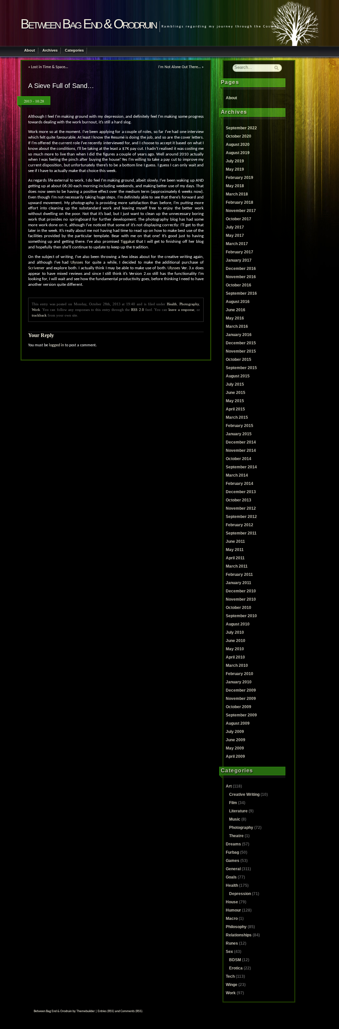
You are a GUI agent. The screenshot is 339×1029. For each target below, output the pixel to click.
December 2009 (241, 690)
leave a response (181, 310)
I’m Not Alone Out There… (179, 67)
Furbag (232, 852)
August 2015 (238, 376)
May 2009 (235, 748)
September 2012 (241, 516)
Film (233, 802)
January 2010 (239, 682)
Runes (232, 943)
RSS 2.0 (137, 310)
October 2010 (238, 607)
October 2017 (238, 219)
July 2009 (235, 731)
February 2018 (239, 202)
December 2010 (241, 591)
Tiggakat (128, 242)
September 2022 (241, 128)
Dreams (233, 844)
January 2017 (239, 260)
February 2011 (239, 574)
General (233, 869)
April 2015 (235, 409)
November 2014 (241, 450)
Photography (189, 304)
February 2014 (239, 483)
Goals (231, 877)
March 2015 (237, 417)
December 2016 (241, 268)
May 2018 (235, 186)
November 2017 (241, 210)
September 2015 (241, 367)
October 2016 (238, 285)
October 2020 (238, 136)
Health (172, 304)
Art (229, 786)
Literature (238, 811)
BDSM (235, 960)
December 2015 (241, 343)
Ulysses (77, 263)
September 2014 (241, 467)
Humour (233, 910)
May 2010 (235, 649)
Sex (229, 951)
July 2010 (235, 632)
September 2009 (241, 715)
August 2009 (238, 723)
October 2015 (238, 359)
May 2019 (235, 169)
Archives (50, 50)
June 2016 (235, 310)
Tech (230, 976)
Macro (232, 918)
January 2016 (239, 334)
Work (36, 310)
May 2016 (235, 318)
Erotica (236, 968)
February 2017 (239, 252)
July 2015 (235, 384)
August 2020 (238, 144)
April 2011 (235, 558)
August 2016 (238, 301)
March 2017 (237, 243)
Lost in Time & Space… (49, 67)
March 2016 (237, 326)
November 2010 (241, 599)
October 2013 (238, 500)
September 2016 (241, 293)
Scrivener (36, 268)
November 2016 (241, 277)
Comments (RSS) (131, 1011)
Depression (240, 893)
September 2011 (241, 533)
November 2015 (241, 351)
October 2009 (238, 707)
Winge (231, 984)
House (232, 902)
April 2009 (235, 756)
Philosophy (236, 926)
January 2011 (238, 582)
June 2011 (235, 541)
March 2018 (237, 194)
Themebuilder (85, 1011)
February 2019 (239, 177)
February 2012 (239, 525)
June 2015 (235, 392)
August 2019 (238, 152)
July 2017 (235, 227)
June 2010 (235, 640)
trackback (39, 315)
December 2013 (241, 492)
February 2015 (239, 425)
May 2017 (235, 235)
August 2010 (238, 624)
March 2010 (237, 665)
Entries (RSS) (106, 1011)
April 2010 (235, 657)
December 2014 (241, 442)
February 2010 (239, 673)
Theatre (236, 836)
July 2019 (235, 161)
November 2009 (241, 698)
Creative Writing (244, 794)
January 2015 (239, 434)
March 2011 (237, 566)
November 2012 (241, 508)
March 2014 (237, 475)
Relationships (239, 935)
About (29, 50)
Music (234, 819)
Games (232, 860)
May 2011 (235, 549)
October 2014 (238, 458)
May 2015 (235, 401)
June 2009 (235, 740)
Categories (74, 50)
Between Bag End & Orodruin (88, 24)
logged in (56, 345)
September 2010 (241, 616)
